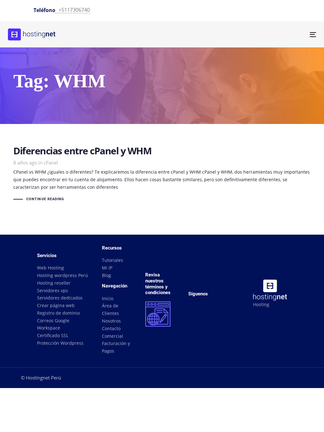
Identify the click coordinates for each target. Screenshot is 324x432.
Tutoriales (112, 260)
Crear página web (56, 305)
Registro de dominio (58, 313)
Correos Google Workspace (53, 324)
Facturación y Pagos (116, 347)
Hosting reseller (54, 283)
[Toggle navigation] (264, 34)
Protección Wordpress (60, 343)
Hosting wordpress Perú (62, 275)
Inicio (107, 298)
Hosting (261, 304)
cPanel (51, 162)
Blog (106, 275)
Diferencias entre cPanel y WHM (162, 174)
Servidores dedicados (60, 298)
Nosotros (111, 321)
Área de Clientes (110, 309)
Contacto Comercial (112, 332)
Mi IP (107, 268)
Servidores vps (52, 290)
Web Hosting (50, 268)
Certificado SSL (52, 335)
